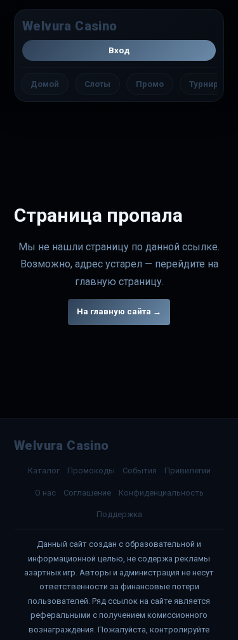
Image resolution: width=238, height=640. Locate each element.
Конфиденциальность (161, 492)
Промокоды (91, 470)
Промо (150, 84)
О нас (45, 492)
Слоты (97, 84)
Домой (44, 84)
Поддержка (119, 514)
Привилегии (187, 470)
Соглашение (87, 492)
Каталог (44, 470)
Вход (119, 50)
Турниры (207, 84)
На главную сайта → (119, 311)
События (139, 470)
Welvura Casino (69, 26)
